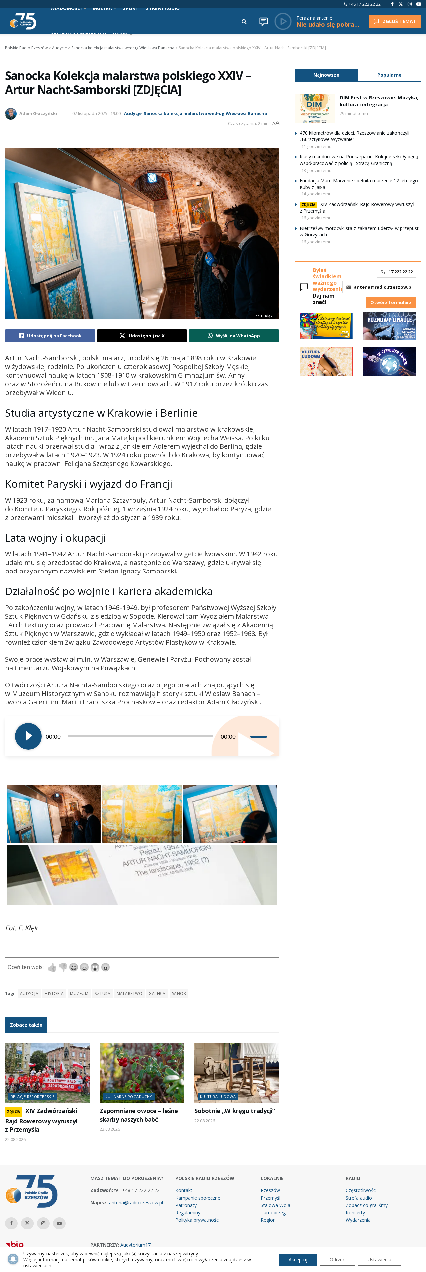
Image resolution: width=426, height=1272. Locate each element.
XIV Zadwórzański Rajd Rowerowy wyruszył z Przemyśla (41, 1120)
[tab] (326, 75)
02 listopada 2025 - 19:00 (96, 113)
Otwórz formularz (391, 302)
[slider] (259, 736)
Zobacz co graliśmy (367, 1205)
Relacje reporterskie (33, 1096)
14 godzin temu (316, 194)
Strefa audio (359, 1198)
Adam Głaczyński (38, 113)
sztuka (102, 993)
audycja (29, 993)
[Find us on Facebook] (392, 4)
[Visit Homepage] (23, 21)
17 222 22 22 (401, 272)
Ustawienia (379, 1259)
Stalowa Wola (275, 1205)
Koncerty (355, 1212)
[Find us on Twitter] (400, 4)
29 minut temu (354, 113)
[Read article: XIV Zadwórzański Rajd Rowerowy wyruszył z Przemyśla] (47, 1073)
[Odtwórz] (28, 736)
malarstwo (129, 993)
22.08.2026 (15, 1139)
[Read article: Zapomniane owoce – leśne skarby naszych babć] (142, 1073)
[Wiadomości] (263, 21)
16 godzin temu (316, 218)
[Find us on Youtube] (418, 4)
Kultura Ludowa (218, 1096)
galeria (157, 993)
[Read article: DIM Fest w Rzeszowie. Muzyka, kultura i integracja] (315, 108)
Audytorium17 (135, 1245)
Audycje (133, 113)
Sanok (179, 993)
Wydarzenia (358, 1220)
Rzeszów (270, 1190)
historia (54, 993)
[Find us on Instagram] (410, 4)
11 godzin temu (316, 146)
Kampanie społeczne (197, 1198)
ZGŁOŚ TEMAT (399, 21)
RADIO (120, 34)
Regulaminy (187, 1212)
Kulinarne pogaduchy (128, 1096)
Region (268, 1220)
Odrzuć (337, 1259)
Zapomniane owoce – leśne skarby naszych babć (139, 1115)
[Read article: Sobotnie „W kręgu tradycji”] (236, 1073)
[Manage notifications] (13, 1259)
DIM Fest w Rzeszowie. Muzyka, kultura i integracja (379, 101)
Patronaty (186, 1205)
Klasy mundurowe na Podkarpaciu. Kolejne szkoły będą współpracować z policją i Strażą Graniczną (359, 159)
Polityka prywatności (197, 1220)
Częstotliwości (361, 1190)
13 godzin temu (316, 170)
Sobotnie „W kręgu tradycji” (234, 1111)
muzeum (79, 993)
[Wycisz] (245, 736)
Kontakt (183, 1190)
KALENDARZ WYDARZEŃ (78, 34)
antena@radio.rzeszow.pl (383, 287)
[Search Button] (244, 21)
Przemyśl (270, 1198)
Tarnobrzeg (273, 1212)
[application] (142, 736)
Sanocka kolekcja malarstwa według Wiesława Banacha (205, 113)
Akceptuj (298, 1259)
